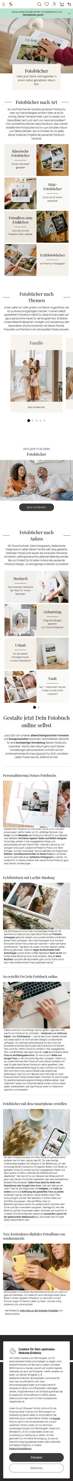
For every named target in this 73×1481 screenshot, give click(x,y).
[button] (54, 4)
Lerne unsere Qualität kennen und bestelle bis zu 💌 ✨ (37, 13)
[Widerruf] (69, 4)
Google (56, 1418)
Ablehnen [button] (36, 1468)
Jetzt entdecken (36, 507)
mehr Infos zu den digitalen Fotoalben (39, 1310)
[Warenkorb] (61, 4)
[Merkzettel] (46, 4)
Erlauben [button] (36, 1457)
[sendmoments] (10, 4)
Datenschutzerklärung (20, 1448)
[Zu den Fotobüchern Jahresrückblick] (36, 480)
